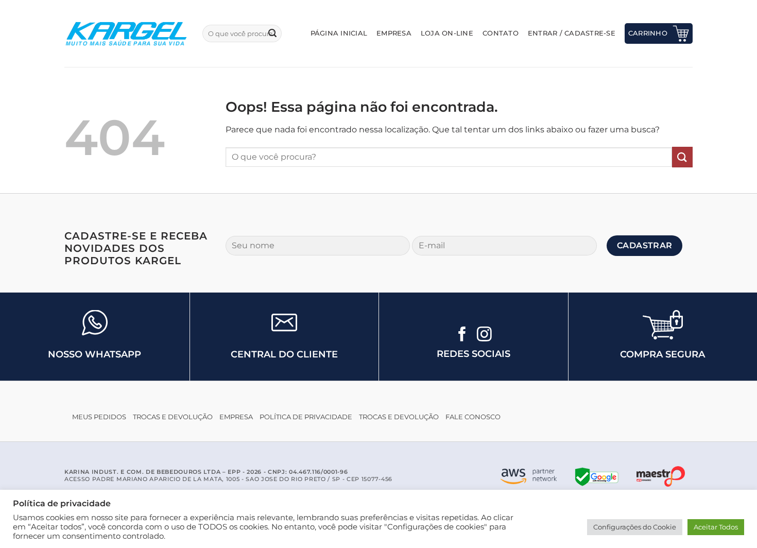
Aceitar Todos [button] (716, 527)
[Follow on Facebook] (462, 335)
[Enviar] (272, 33)
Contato (501, 33)
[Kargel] (125, 33)
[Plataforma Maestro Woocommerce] (661, 476)
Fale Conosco (473, 417)
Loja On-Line (447, 33)
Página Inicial (339, 33)
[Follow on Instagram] (484, 335)
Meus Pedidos (99, 417)
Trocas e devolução (173, 417)
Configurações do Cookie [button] (634, 527)
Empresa (393, 33)
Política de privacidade (306, 417)
